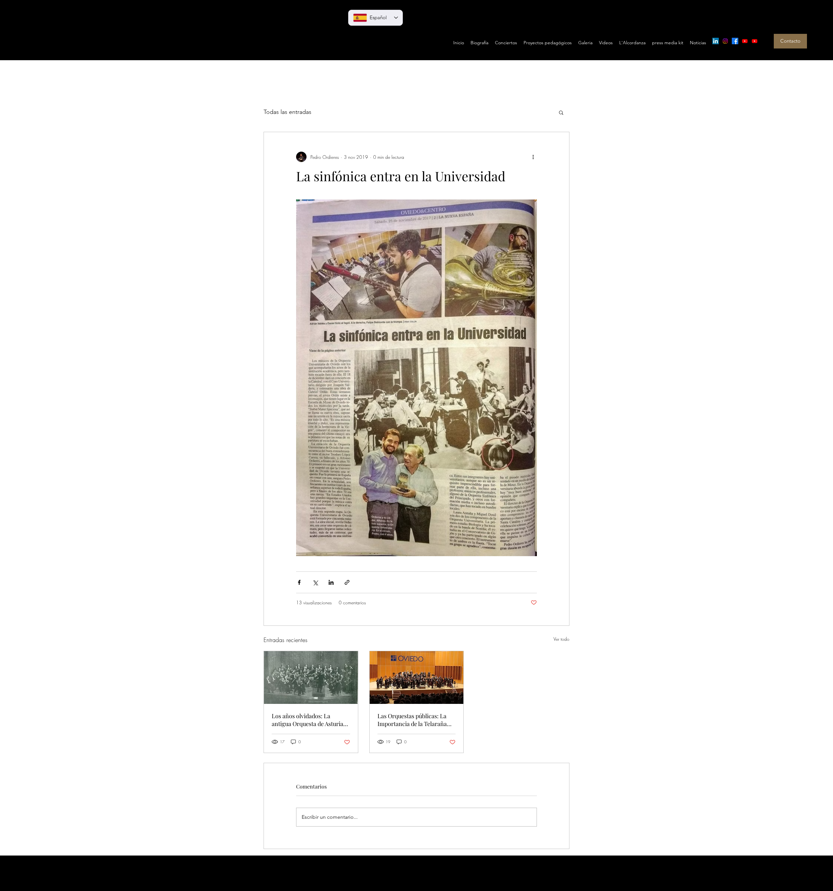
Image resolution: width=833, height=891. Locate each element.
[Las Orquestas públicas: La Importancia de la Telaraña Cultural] (417, 677)
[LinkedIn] (715, 41)
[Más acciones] (533, 157)
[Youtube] (745, 41)
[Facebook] (735, 41)
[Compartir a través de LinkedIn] (331, 582)
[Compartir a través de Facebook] (299, 582)
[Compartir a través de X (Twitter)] (315, 582)
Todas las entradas (287, 112)
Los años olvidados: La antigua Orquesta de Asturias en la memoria (309, 720)
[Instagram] (725, 41)
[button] (561, 112)
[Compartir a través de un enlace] (347, 582)
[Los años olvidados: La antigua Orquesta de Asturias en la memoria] (311, 677)
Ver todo (561, 639)
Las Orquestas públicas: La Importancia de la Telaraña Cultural (412, 720)
